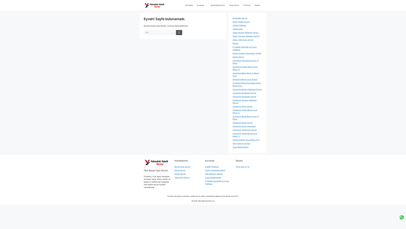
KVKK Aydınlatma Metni (215, 170)
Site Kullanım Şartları (241, 143)
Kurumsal (200, 5)
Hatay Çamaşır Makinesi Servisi (246, 36)
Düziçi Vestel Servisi (241, 22)
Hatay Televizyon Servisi (243, 40)
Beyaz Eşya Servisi (218, 5)
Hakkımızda (238, 29)
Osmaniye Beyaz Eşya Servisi (245, 79)
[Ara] (179, 32)
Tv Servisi (246, 5)
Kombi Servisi (238, 57)
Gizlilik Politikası (239, 25)
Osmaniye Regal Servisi (242, 123)
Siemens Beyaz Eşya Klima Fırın (246, 140)
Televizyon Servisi (182, 178)
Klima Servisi (234, 5)
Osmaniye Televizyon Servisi (245, 130)
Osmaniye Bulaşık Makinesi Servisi (247, 89)
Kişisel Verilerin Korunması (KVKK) (247, 53)
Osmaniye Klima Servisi (242, 106)
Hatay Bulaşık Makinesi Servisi (245, 33)
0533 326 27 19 (242, 167)
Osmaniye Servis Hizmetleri (244, 126)
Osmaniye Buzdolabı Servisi (244, 93)
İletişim (257, 5)
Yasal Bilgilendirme (241, 147)
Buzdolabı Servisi (240, 18)
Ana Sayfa (189, 5)
